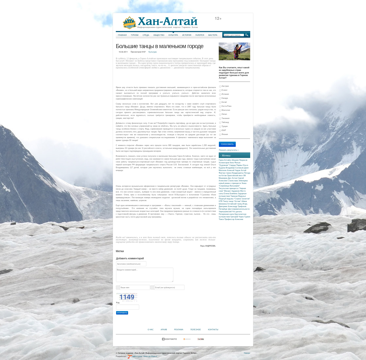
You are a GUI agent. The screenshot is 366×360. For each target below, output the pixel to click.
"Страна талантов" (242, 198)
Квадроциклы (238, 172)
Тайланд (225, 122)
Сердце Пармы (236, 165)
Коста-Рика (226, 106)
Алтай (243, 170)
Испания (225, 94)
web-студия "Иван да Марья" (144, 356)
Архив (164, 329)
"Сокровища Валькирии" (229, 185)
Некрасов (243, 160)
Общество (158, 35)
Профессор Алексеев (233, 219)
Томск (221, 219)
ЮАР (223, 130)
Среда (146, 35)
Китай (224, 102)
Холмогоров (224, 162)
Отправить (122, 313)
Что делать (237, 211)
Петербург (223, 208)
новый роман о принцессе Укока (232, 183)
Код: (118, 302)
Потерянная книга (227, 214)
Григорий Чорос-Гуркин (240, 216)
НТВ (221, 201)
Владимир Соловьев (235, 167)
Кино (232, 162)
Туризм (134, 35)
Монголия (225, 110)
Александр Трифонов (237, 206)
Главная (122, 35)
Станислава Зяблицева (238, 180)
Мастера (212, 35)
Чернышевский (225, 211)
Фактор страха (225, 172)
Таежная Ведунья (238, 196)
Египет (224, 90)
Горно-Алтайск (225, 160)
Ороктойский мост (235, 175)
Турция (224, 126)
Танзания (225, 118)
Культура (173, 35)
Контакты (213, 329)
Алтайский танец (234, 203)
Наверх (247, 353)
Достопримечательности (238, 208)
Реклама (178, 329)
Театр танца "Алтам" (232, 201)
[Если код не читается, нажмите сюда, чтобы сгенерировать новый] (126, 297)
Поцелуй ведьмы (226, 198)
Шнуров (235, 160)
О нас (151, 329)
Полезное (195, 329)
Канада (224, 98)
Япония (224, 134)
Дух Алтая (233, 178)
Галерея (199, 35)
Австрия (225, 86)
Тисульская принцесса (229, 188)
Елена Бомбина (231, 193)
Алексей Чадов (234, 170)
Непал (224, 114)
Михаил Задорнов (232, 190)
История (186, 35)
